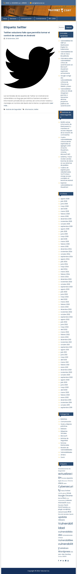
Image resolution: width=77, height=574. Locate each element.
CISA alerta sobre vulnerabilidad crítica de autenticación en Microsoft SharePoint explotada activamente (67, 65)
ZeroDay (68, 554)
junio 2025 (64, 234)
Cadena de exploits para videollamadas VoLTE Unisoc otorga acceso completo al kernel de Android (67, 174)
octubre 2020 (65, 375)
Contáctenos (41, 19)
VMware (61, 520)
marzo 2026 (65, 211)
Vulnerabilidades (66, 452)
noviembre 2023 (66, 282)
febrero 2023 (65, 304)
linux (64, 498)
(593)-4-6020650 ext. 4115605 (16, 3)
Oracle (68, 503)
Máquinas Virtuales (64, 432)
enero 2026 (65, 216)
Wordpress (64, 551)
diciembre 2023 (66, 279)
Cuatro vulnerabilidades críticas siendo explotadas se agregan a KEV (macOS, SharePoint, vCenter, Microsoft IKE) (66, 145)
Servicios (13, 19)
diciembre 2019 (66, 400)
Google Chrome (65, 495)
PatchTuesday (63, 507)
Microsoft (64, 436)
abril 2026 (64, 209)
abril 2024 (64, 269)
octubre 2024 (65, 254)
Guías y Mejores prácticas (66, 425)
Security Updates (63, 514)
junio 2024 (64, 264)
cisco (60, 483)
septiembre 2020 (67, 377)
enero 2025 (64, 246)
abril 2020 (64, 390)
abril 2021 (64, 360)
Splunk (71, 514)
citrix (65, 483)
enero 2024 (65, 277)
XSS (72, 552)
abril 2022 (64, 330)
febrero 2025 (65, 244)
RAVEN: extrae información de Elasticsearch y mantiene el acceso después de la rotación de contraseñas (67, 128)
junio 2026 (64, 204)
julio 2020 (64, 382)
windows (64, 548)
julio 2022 (64, 322)
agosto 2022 (65, 319)
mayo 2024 (65, 267)
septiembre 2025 (66, 226)
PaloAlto (60, 505)
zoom (64, 556)
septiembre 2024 (67, 257)
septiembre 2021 (66, 347)
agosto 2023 (65, 289)
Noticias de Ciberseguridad (65, 114)
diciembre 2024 (66, 249)
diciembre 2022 (66, 309)
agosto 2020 (65, 380)
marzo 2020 (65, 392)
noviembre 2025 (66, 221)
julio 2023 (64, 292)
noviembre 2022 (66, 312)
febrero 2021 (65, 365)
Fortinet (67, 491)
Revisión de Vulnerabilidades (66, 449)
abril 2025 (64, 239)
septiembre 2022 (66, 317)
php (69, 507)
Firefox (63, 490)
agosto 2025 (65, 229)
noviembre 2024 (66, 252)
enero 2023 (64, 307)
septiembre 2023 (66, 287)
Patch (66, 505)
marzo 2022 (65, 332)
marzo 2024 (65, 272)
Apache (70, 478)
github (64, 493)
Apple (59, 481)
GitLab (68, 493)
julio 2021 (64, 352)
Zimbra (63, 455)
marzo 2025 (65, 241)
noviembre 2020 (66, 372)
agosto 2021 (65, 350)
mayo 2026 (65, 206)
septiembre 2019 (66, 407)
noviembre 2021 (66, 342)
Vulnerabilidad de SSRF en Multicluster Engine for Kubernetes (67, 45)
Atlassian (64, 481)
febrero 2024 (65, 274)
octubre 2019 (65, 405)
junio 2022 (64, 324)
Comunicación (26, 19)
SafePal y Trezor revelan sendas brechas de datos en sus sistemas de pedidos (67, 161)
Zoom (63, 457)
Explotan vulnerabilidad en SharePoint (67, 185)
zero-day (61, 554)
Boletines (64, 419)
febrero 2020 (65, 395)
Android (64, 478)
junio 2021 (64, 355)
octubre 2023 (65, 284)
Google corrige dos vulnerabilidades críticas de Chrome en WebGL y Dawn (66, 81)
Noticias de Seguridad (13, 109)
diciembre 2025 (66, 219)
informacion (29, 109)
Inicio (5, 19)
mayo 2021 (64, 357)
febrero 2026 (65, 214)
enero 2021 (64, 367)
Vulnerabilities (65, 540)
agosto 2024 (65, 259)
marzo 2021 (64, 362)
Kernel (60, 498)
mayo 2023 (64, 297)
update (62, 517)
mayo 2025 (64, 236)
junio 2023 (64, 294)
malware (68, 500)
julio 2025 (64, 231)
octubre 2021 (65, 345)
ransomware (62, 512)
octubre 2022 (65, 314)
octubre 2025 (65, 224)
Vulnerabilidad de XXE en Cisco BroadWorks (67, 54)
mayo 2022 (64, 327)
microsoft (62, 502)
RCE (69, 512)
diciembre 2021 (66, 340)
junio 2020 (64, 385)
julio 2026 (64, 201)
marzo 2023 (65, 302)
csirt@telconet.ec (38, 3)
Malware (63, 429)
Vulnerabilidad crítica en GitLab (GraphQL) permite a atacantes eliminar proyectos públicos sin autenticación (66, 97)
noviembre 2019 (66, 402)
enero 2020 (65, 397)
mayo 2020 (65, 387)
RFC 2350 (52, 19)
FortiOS (60, 493)
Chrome (70, 481)
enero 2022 (64, 337)
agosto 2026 (65, 199)
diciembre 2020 (66, 370)
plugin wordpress (64, 509)
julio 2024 (64, 262)
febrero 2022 (65, 335)
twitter (36, 109)
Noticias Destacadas (65, 444)
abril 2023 (64, 299)
